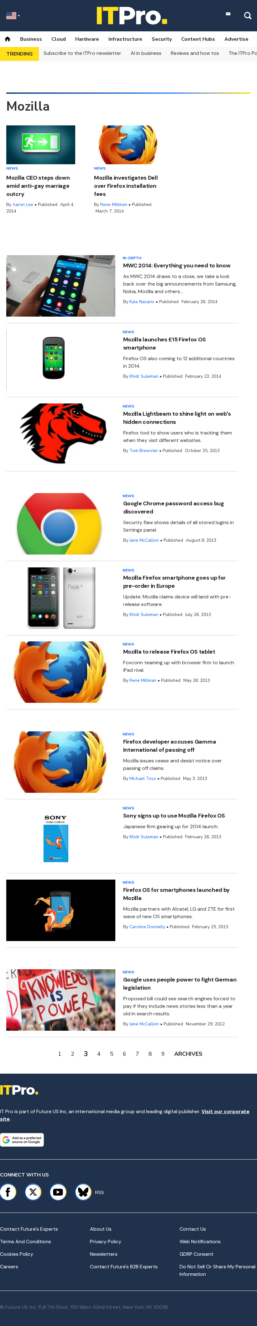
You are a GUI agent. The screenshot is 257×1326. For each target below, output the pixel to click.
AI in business (146, 53)
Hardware (87, 39)
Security (162, 39)
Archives (188, 1054)
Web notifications (200, 1241)
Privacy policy (105, 1241)
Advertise (236, 39)
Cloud (58, 39)
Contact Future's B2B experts (124, 1266)
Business (31, 39)
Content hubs (198, 39)
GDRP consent (196, 1254)
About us (101, 1229)
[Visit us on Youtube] (58, 1192)
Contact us (193, 1229)
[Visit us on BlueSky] (80, 1192)
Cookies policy (16, 1254)
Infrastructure (125, 39)
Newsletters (104, 1254)
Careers (9, 1266)
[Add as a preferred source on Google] (22, 1140)
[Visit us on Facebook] (8, 1192)
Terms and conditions (25, 1241)
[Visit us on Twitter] (33, 1192)
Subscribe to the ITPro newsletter (82, 53)
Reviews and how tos (195, 53)
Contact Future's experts (29, 1229)
